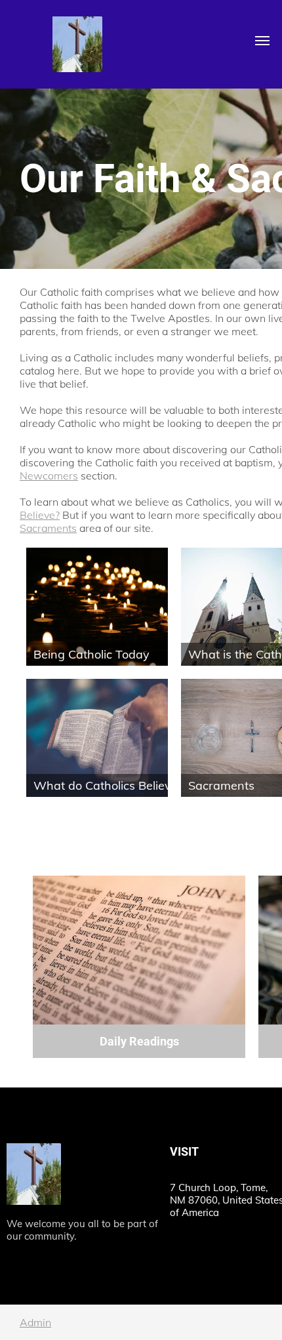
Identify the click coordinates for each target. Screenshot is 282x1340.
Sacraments (48, 528)
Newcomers (49, 475)
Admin (35, 1322)
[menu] (262, 41)
